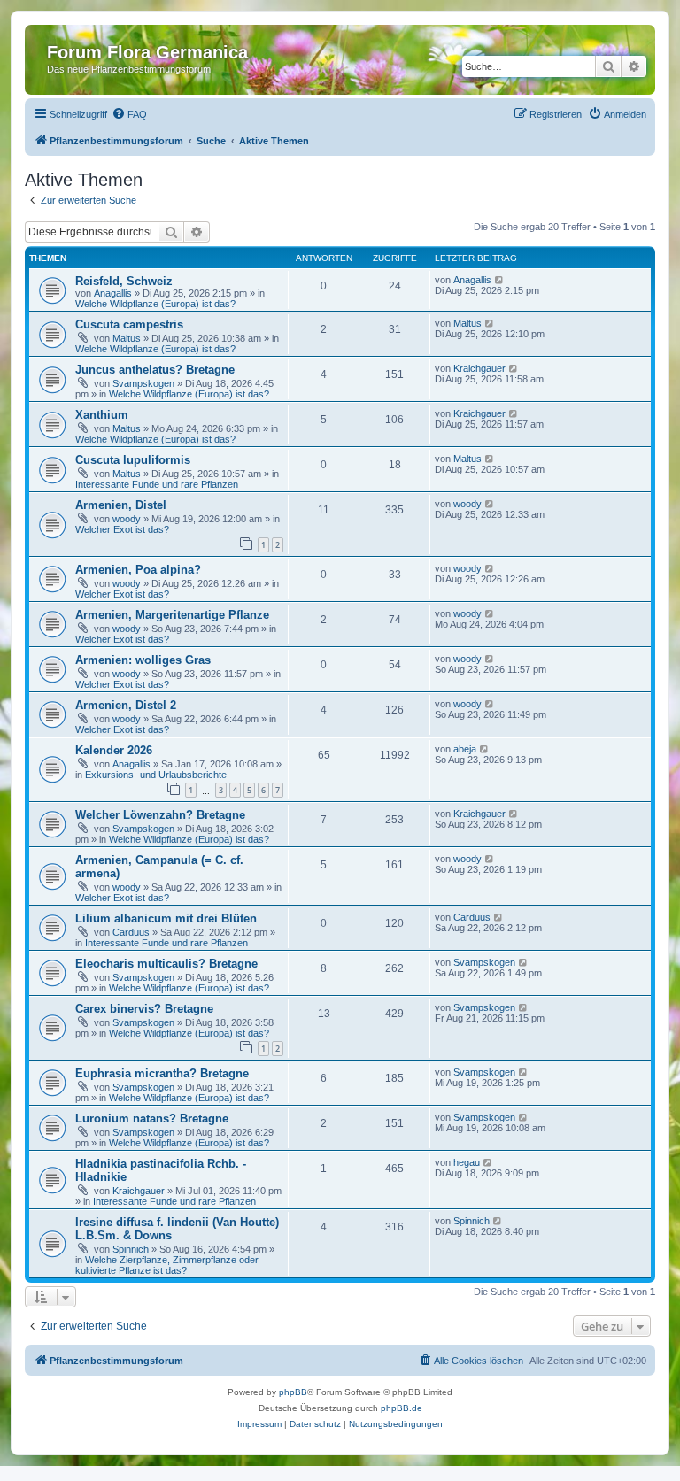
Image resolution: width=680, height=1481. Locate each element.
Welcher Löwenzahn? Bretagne (160, 814)
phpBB (293, 1392)
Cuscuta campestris (129, 324)
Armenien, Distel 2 (125, 705)
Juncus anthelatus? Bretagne (155, 369)
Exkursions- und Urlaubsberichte (156, 774)
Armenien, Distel (120, 505)
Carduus (131, 932)
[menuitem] (129, 114)
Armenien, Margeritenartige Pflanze (172, 614)
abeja (464, 749)
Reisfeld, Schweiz (124, 281)
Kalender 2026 (113, 750)
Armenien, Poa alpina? (138, 569)
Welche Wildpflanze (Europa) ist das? (155, 303)
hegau (466, 1162)
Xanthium (101, 414)
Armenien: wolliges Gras (143, 660)
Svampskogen (143, 383)
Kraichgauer (479, 368)
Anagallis (113, 293)
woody (126, 518)
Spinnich (130, 1249)
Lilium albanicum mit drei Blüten (166, 918)
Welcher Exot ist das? (122, 529)
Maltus (126, 338)
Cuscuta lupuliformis (132, 460)
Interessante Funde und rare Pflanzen (156, 484)
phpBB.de (401, 1408)
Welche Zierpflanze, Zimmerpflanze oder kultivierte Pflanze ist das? (167, 1265)
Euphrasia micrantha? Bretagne (162, 1073)
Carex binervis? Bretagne (144, 1008)
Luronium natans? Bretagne (151, 1118)
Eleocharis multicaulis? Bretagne (166, 963)
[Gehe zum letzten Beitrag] (500, 279)
